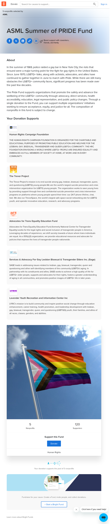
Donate (14, 4)
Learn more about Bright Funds (20, 517)
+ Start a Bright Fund (54, 504)
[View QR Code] (36, 41)
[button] (29, 41)
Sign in (104, 4)
